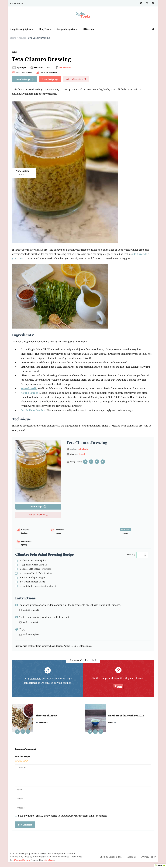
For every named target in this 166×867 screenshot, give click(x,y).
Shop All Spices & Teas (111, 857)
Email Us (131, 857)
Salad (14, 52)
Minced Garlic (32, 582)
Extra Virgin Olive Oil (33, 565)
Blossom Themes (21, 860)
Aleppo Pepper (33, 577)
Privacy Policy (148, 857)
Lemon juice (33, 560)
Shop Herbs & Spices (20, 29)
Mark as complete (31, 610)
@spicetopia (34, 679)
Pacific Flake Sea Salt (36, 573)
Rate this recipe (22, 756)
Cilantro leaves (38, 586)
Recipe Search (16, 3)
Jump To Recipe (22, 79)
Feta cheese (36, 569)
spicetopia (21, 67)
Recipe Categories (66, 29)
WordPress (48, 860)
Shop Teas (44, 29)
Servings (131, 554)
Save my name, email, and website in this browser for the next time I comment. (62, 816)
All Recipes (88, 29)
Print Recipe (48, 79)
